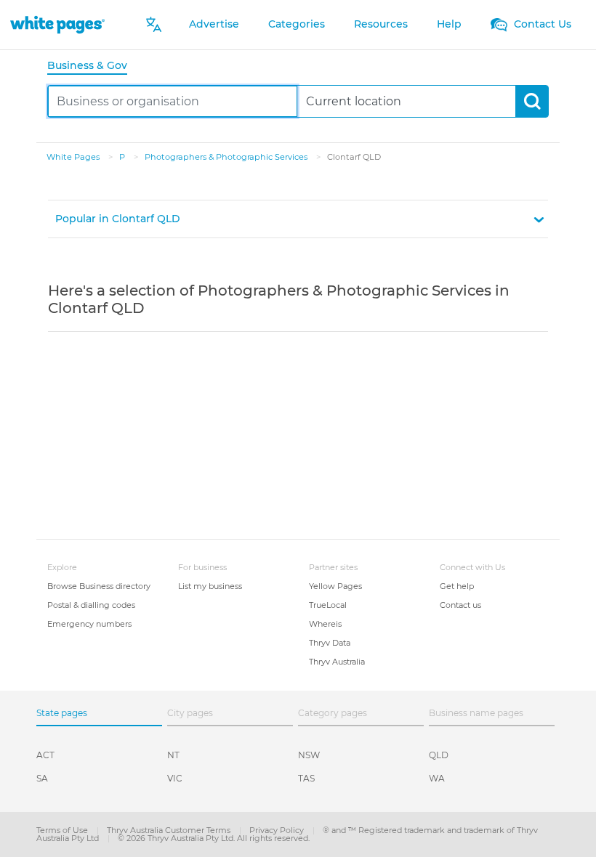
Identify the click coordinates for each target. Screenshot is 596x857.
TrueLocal (328, 605)
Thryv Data (329, 643)
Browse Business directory (98, 586)
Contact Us (541, 24)
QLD (438, 755)
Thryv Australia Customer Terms (170, 830)
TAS (306, 778)
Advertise (214, 24)
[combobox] (172, 101)
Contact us (460, 605)
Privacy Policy (277, 830)
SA (42, 778)
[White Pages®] (57, 24)
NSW (309, 755)
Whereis (325, 624)
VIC (174, 778)
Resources (381, 24)
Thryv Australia (337, 662)
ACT (45, 755)
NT (173, 755)
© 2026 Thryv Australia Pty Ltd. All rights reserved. (214, 838)
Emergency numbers (89, 624)
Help (449, 24)
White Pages (74, 157)
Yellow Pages (335, 586)
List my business (210, 586)
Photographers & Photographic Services (227, 157)
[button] (298, 219)
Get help (457, 586)
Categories (296, 24)
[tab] (93, 66)
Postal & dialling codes (91, 605)
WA (437, 778)
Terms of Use (63, 830)
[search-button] (531, 101)
